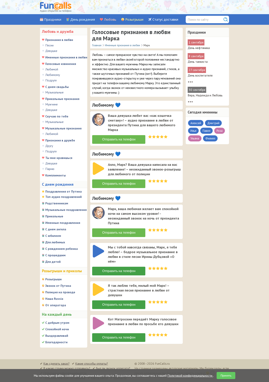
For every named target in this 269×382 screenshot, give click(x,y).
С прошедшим (55, 255)
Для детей (53, 262)
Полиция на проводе (60, 292)
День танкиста (198, 62)
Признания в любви (59, 40)
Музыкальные (54, 92)
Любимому (52, 75)
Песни (49, 45)
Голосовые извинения (60, 64)
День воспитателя (200, 75)
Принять (226, 375)
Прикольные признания (62, 99)
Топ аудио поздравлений (63, 197)
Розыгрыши (134, 20)
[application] (99, 120)
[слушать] (98, 119)
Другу (49, 146)
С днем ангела (55, 229)
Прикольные (54, 216)
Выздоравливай (56, 336)
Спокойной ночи (57, 329)
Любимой (51, 69)
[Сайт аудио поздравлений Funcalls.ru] (55, 7)
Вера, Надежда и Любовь (205, 95)
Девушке (51, 51)
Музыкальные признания (63, 128)
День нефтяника (199, 48)
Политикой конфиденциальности (190, 375)
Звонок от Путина (58, 286)
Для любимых (55, 242)
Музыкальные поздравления (66, 210)
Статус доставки (165, 20)
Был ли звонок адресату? (113, 368)
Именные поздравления (62, 223)
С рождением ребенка (61, 249)
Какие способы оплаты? (91, 363)
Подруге (51, 80)
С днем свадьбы (57, 87)
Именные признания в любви (66, 57)
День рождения (82, 20)
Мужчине (51, 104)
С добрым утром (57, 323)
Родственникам (56, 203)
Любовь (110, 20)
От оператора (55, 305)
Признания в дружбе (60, 140)
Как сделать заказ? (56, 363)
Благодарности (56, 342)
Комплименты (55, 175)
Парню (49, 169)
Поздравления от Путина (63, 191)
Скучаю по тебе (56, 116)
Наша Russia (54, 299)
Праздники (52, 20)
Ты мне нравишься (58, 158)
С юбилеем (53, 236)
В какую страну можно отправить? (66, 368)
